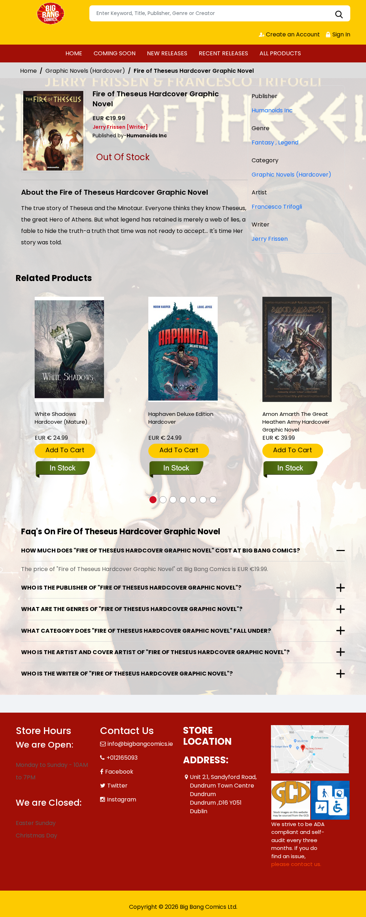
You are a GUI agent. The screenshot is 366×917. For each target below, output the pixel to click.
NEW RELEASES (167, 53)
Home (28, 71)
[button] (153, 499)
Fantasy (263, 142)
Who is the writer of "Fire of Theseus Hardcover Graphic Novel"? (127, 673)
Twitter (117, 785)
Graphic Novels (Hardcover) (85, 71)
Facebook (119, 772)
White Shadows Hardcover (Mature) (61, 418)
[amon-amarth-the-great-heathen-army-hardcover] (297, 349)
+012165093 (122, 758)
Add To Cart (64, 449)
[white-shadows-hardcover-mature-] (69, 349)
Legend (287, 142)
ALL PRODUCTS (280, 53)
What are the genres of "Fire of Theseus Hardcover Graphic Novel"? (131, 609)
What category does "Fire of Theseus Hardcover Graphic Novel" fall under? (146, 631)
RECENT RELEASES (223, 53)
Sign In (340, 34)
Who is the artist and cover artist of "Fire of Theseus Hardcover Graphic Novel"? (155, 652)
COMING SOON (114, 53)
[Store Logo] (51, 13)
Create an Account (292, 34)
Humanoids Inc (272, 110)
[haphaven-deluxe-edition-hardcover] (183, 349)
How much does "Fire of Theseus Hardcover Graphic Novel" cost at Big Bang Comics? (160, 550)
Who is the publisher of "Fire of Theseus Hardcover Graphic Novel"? (131, 588)
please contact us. (296, 864)
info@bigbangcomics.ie (140, 744)
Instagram (121, 799)
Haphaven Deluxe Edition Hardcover (180, 418)
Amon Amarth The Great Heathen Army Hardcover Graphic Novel (296, 421)
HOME (73, 53)
